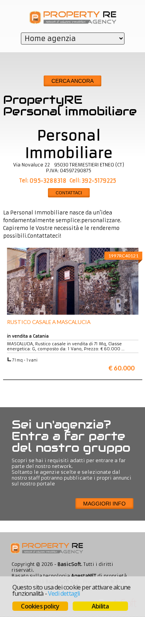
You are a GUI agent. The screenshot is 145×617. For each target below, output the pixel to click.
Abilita (100, 606)
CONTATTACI (69, 192)
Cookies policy (40, 606)
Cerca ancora (72, 81)
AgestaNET (83, 576)
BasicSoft (69, 564)
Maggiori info (104, 503)
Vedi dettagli (64, 593)
